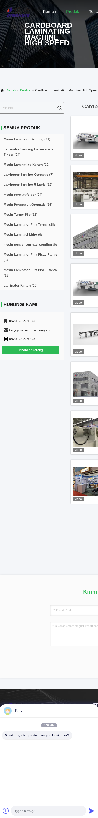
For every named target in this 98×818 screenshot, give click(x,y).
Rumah (49, 11)
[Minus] (91, 710)
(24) (30, 151)
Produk (72, 11)
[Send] (91, 811)
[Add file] (6, 811)
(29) (29, 224)
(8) (23, 234)
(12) (28, 184)
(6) (30, 244)
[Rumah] (18, 11)
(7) (28, 174)
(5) (30, 257)
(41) (27, 139)
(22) (27, 164)
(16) (28, 204)
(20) (21, 285)
